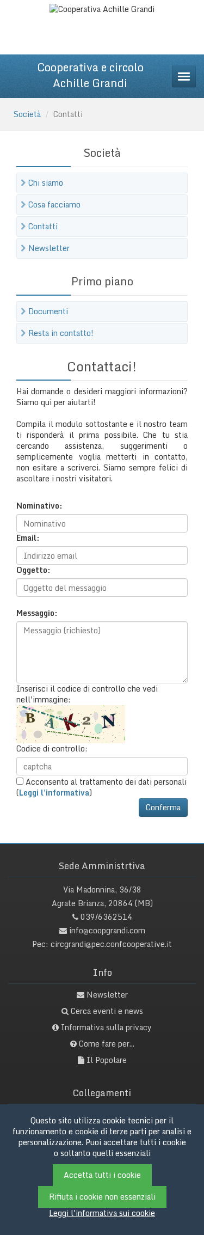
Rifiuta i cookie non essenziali (102, 1196)
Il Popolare (106, 1060)
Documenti (48, 311)
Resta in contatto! (61, 333)
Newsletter (49, 248)
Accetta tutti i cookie (102, 1175)
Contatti (43, 226)
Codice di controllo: (52, 748)
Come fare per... (106, 1043)
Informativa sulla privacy (106, 1027)
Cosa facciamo (54, 204)
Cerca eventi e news (107, 1011)
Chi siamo (45, 182)
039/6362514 (106, 916)
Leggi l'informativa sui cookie (102, 1213)
